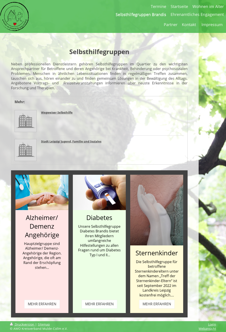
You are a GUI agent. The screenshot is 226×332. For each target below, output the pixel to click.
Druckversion (24, 324)
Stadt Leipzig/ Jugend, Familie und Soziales (71, 141)
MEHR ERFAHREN (42, 304)
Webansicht (207, 328)
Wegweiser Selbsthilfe (57, 112)
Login (212, 324)
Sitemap (44, 324)
